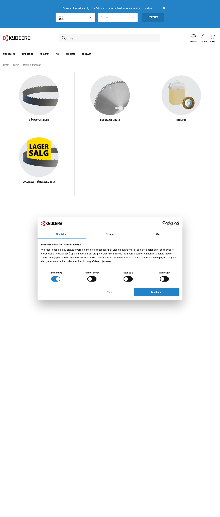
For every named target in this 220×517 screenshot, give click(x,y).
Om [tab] (158, 234)
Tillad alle (156, 292)
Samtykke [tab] (61, 234)
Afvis (109, 292)
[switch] (91, 279)
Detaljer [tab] (110, 234)
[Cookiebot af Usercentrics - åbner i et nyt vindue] (165, 223)
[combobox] (76, 17)
